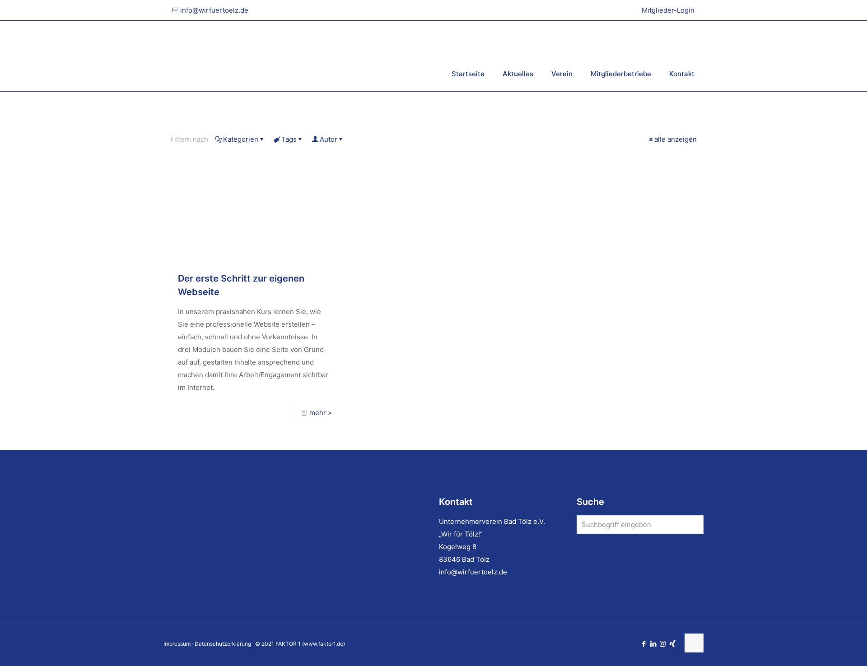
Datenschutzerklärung (223, 643)
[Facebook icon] (643, 643)
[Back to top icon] (694, 643)
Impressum (177, 643)
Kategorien (240, 139)
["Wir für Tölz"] (274, 56)
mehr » (320, 412)
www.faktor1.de (323, 643)
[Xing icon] (672, 643)
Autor (328, 139)
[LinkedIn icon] (653, 643)
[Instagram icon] (662, 643)
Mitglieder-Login (668, 10)
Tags (289, 139)
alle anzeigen (675, 139)
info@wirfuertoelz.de (214, 10)
